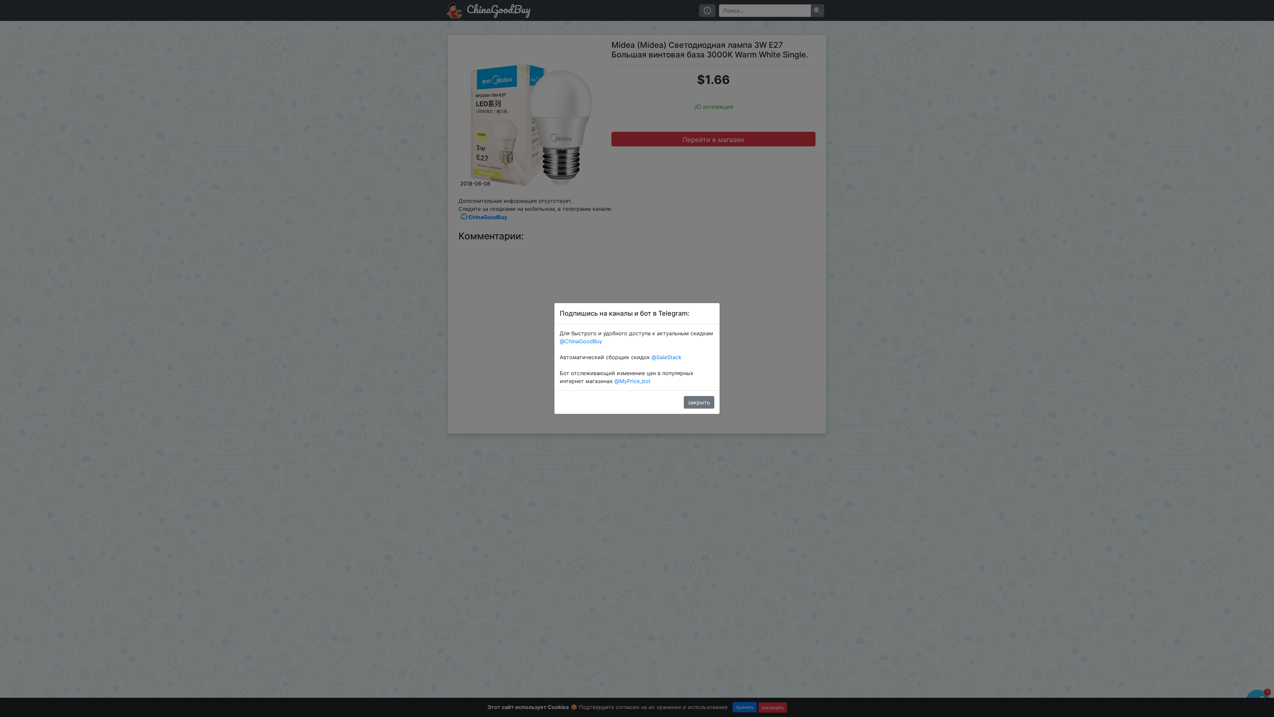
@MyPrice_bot (632, 381)
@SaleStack (666, 357)
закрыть (699, 402)
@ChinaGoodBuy (581, 341)
